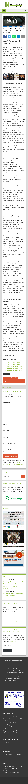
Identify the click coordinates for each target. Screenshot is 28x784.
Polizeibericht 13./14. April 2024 (13, 366)
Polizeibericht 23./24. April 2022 (13, 370)
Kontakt (7, 742)
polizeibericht (7, 373)
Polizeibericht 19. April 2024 (12, 363)
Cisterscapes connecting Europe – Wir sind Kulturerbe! (14, 380)
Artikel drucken (7, 387)
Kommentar (7, 402)
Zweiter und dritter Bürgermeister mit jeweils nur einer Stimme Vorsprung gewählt (13, 725)
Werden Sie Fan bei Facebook (13, 617)
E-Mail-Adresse (8, 431)
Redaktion (16, 30)
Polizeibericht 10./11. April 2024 (13, 368)
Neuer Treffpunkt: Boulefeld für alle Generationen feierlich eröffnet (14, 719)
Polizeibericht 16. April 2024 (12, 365)
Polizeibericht (6, 32)
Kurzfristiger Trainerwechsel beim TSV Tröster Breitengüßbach (13, 583)
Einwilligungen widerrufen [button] (12, 772)
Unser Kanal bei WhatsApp (12, 615)
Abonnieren (8, 650)
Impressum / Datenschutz (13, 749)
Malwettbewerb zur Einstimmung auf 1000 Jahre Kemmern (13, 594)
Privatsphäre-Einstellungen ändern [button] (14, 766)
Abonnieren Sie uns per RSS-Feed (14, 623)
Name (5, 424)
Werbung (7, 751)
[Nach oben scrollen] (25, 781)
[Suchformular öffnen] (25, 10)
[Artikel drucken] (2, 387)
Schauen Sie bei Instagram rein (13, 621)
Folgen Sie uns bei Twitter (11, 619)
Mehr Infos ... (13, 641)
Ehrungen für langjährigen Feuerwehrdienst (10, 587)
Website (5, 437)
